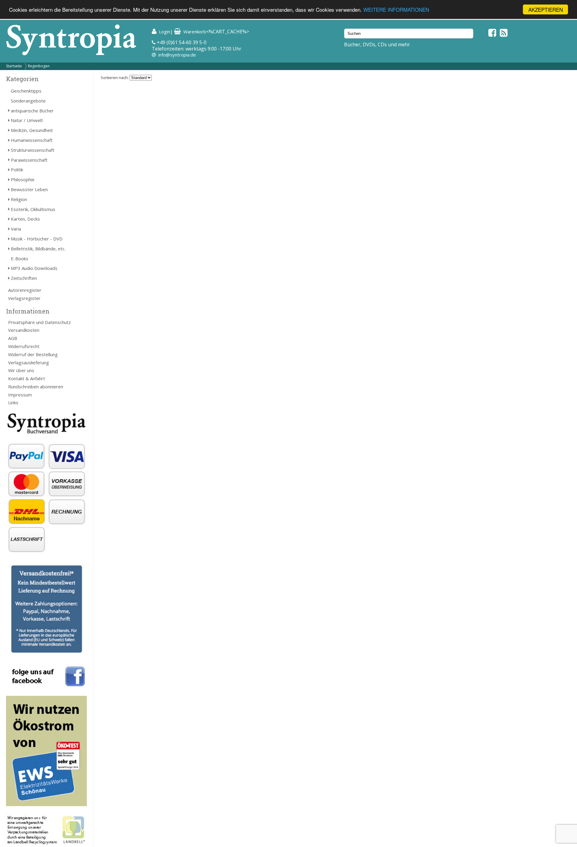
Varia (16, 229)
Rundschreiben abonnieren (35, 387)
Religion (19, 199)
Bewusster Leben (29, 189)
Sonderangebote (28, 101)
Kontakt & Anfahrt (26, 378)
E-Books (19, 258)
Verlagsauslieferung (28, 362)
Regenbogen (39, 66)
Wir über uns (21, 370)
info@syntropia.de (177, 55)
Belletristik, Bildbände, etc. (38, 249)
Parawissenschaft (29, 160)
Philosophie (23, 179)
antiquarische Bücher (32, 111)
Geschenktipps (26, 91)
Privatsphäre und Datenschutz (39, 322)
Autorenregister (24, 290)
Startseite (14, 66)
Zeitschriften (24, 278)
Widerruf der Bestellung (33, 354)
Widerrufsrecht (23, 346)
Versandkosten (23, 330)
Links (13, 402)
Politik (17, 170)
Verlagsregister (24, 298)
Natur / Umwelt (27, 120)
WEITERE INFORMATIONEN (396, 10)
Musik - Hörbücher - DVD (37, 239)
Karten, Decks (25, 219)
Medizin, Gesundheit (32, 130)
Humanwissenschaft (32, 140)
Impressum (20, 395)
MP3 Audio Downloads (34, 268)
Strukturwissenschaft (32, 150)
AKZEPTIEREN (545, 9)
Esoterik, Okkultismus (33, 209)
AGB (12, 338)
